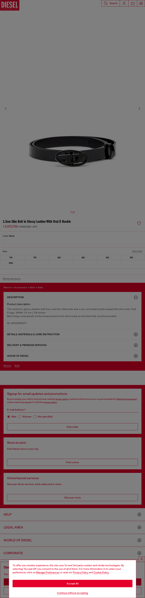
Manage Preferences (48, 572)
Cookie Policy (101, 572)
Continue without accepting (72, 592)
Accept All (72, 583)
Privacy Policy (80, 572)
